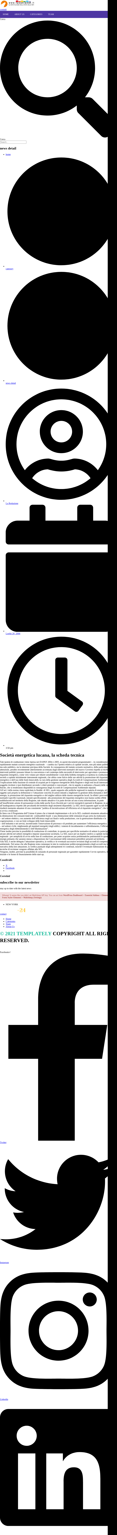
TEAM (51, 14)
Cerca (2, 19)
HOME (6, 14)
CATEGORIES (36, 14)
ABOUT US (19, 14)
